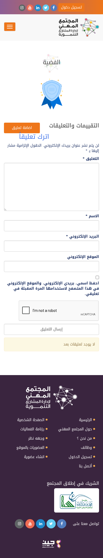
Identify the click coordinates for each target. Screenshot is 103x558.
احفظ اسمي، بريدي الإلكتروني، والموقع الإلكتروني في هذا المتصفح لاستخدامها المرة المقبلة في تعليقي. (53, 289)
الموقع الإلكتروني (83, 257)
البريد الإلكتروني (82, 236)
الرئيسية (85, 420)
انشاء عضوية (34, 457)
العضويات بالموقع (30, 447)
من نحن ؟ (84, 438)
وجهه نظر (36, 438)
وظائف (86, 447)
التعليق (91, 159)
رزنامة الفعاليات (32, 429)
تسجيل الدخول (80, 457)
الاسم (92, 216)
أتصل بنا (85, 466)
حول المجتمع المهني (75, 429)
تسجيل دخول (71, 7)
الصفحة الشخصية (30, 420)
